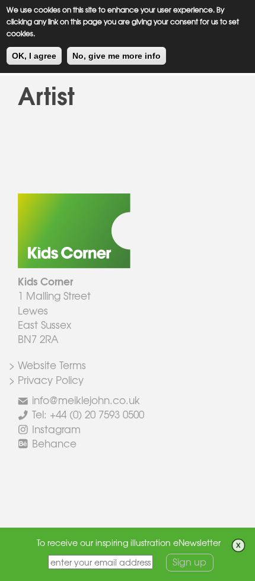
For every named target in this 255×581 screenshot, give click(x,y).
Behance (54, 443)
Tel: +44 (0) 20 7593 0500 (88, 414)
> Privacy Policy (46, 379)
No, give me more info (116, 56)
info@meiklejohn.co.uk (86, 399)
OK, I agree (34, 56)
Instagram (56, 428)
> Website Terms (47, 364)
